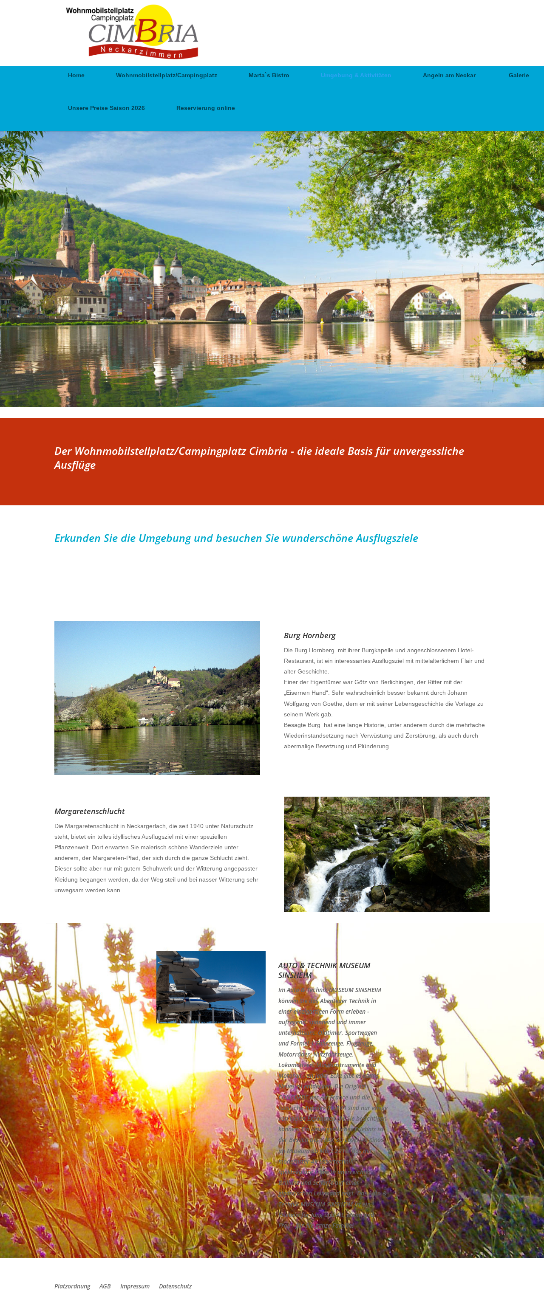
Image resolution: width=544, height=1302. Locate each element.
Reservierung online (205, 108)
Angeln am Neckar (450, 75)
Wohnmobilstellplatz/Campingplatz (166, 75)
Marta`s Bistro (269, 75)
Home (76, 75)
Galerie (519, 75)
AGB (105, 1286)
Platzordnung (72, 1286)
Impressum (135, 1286)
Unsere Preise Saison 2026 (106, 108)
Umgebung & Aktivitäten (356, 75)
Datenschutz (175, 1286)
